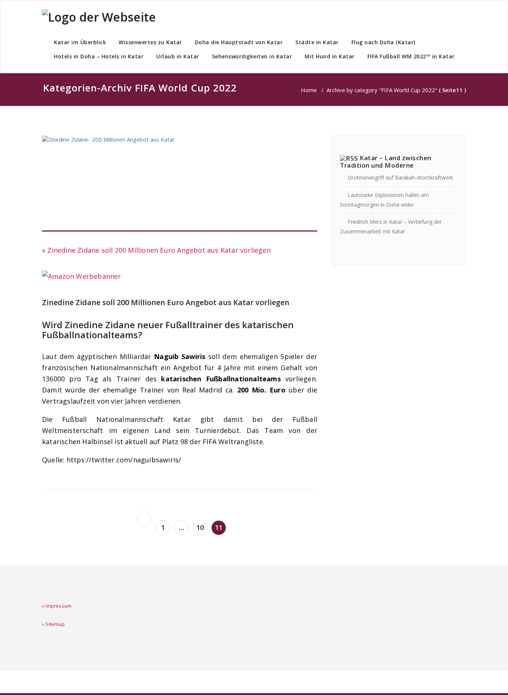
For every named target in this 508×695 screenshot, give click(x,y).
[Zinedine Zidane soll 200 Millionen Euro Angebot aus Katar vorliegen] (179, 184)
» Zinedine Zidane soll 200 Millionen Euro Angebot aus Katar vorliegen (156, 250)
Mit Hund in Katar (330, 56)
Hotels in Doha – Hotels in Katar (99, 56)
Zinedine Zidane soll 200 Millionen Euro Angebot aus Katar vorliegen (165, 302)
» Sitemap (53, 624)
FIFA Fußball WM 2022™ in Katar (411, 56)
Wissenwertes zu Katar (150, 42)
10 (200, 527)
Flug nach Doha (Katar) (383, 42)
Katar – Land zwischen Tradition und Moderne (385, 161)
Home (309, 90)
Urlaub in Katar (177, 56)
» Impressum (56, 605)
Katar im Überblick (80, 42)
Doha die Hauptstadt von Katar (239, 42)
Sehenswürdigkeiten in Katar (252, 56)
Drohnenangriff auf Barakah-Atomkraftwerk (400, 177)
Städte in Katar (317, 42)
